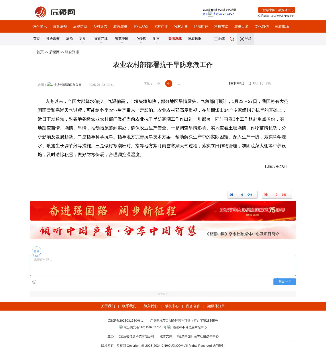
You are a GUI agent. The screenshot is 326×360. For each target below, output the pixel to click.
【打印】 (253, 83)
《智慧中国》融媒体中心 (277, 10)
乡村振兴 (100, 26)
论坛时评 (201, 26)
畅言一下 (285, 281)
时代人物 (141, 26)
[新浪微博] (289, 83)
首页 (40, 52)
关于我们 (108, 306)
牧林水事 (181, 26)
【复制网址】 (236, 83)
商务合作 (193, 306)
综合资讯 (40, 26)
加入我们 (150, 306)
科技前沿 (221, 26)
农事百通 (241, 26)
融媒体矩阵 (216, 306)
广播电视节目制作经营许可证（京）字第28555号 (183, 320)
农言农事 (120, 26)
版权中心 (172, 306)
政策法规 (60, 26)
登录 (248, 38)
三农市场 (282, 26)
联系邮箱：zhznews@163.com (276, 15)
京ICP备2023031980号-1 (125, 320)
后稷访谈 (80, 26)
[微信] (279, 83)
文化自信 (262, 26)
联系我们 (129, 306)
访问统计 (219, 345)
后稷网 (54, 52)
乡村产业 (161, 26)
